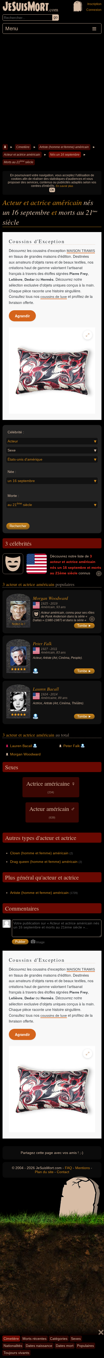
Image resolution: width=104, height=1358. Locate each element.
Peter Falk (42, 643)
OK (52, 190)
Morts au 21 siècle (18, 162)
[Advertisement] (52, 88)
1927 (44, 649)
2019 (54, 603)
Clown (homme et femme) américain (39, 853)
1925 (44, 603)
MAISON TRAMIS (81, 251)
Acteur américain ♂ (52, 812)
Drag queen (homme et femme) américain (43, 862)
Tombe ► (84, 626)
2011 (53, 649)
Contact (63, 1172)
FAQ (68, 1168)
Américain (48, 607)
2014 (54, 694)
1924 (44, 694)
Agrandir (22, 315)
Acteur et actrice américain (22, 154)
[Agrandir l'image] (87, 335)
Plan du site (44, 1172)
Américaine (49, 698)
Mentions (82, 1168)
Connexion (93, 10)
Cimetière (23, 147)
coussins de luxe (53, 297)
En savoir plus (64, 185)
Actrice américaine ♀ (50, 787)
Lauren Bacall (46, 689)
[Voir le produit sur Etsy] (52, 370)
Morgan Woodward (50, 598)
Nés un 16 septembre (65, 154)
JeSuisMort (26, 7)
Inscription (94, 4)
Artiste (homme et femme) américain (64, 147)
